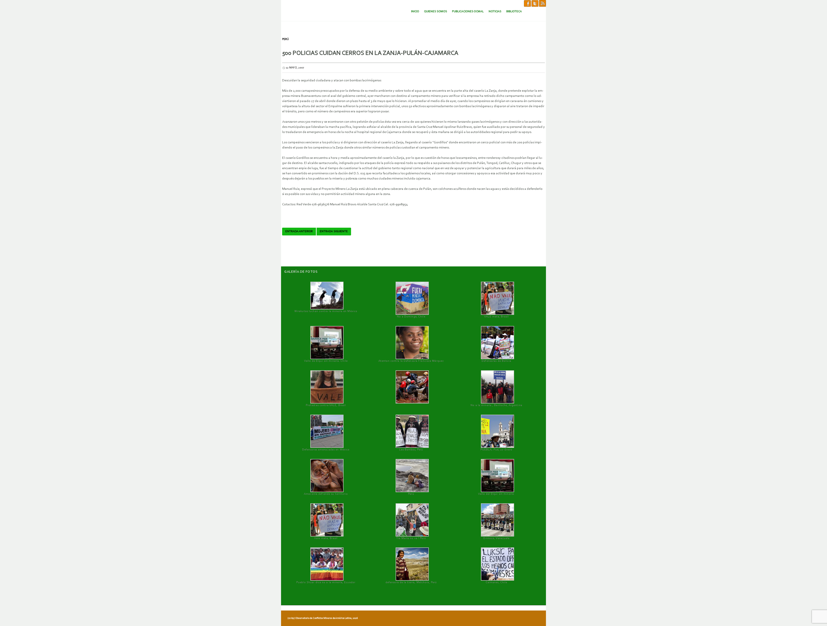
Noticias (495, 11)
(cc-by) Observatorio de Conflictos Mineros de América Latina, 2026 (323, 618)
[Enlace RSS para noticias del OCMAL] (542, 3)
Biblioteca (514, 11)
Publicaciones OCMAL (468, 11)
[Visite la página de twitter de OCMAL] (535, 3)
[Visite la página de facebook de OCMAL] (527, 3)
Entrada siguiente (334, 231)
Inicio (415, 11)
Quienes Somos (435, 11)
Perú (285, 39)
